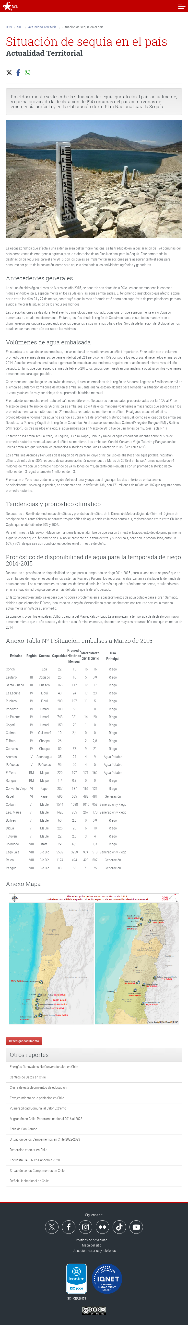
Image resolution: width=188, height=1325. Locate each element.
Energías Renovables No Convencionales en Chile (44, 1067)
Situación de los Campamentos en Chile (37, 1170)
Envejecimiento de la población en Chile (37, 1098)
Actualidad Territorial (42, 27)
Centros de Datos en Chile (28, 1077)
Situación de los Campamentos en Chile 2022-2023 (45, 1139)
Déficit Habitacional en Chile (29, 1181)
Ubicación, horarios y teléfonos (94, 1250)
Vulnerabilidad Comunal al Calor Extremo (38, 1108)
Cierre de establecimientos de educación (38, 1087)
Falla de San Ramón (23, 1129)
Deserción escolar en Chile (28, 1150)
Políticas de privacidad (91, 1240)
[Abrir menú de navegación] (182, 6)
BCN (9, 27)
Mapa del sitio (91, 1245)
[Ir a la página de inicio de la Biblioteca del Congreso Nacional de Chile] (7, 6)
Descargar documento (24, 1041)
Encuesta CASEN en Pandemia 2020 (35, 1160)
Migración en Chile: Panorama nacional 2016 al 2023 (46, 1119)
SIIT (20, 27)
